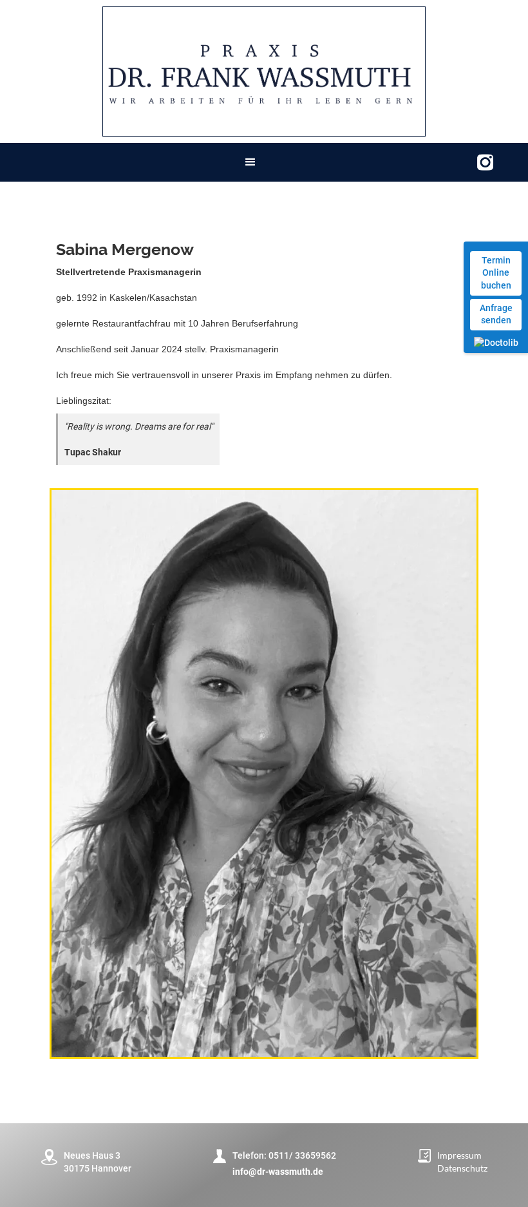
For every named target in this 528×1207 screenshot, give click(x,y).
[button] (250, 162)
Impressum (459, 1155)
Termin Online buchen (496, 272)
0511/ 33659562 (302, 1155)
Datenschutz (462, 1168)
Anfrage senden (496, 314)
